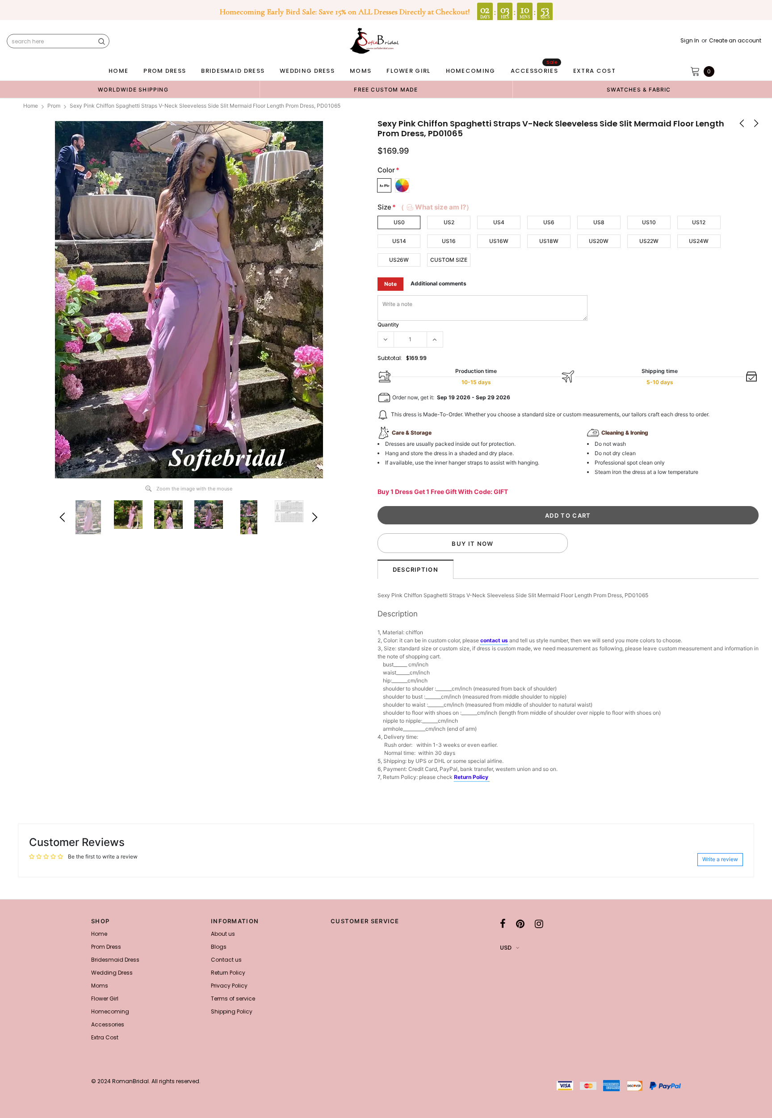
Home (30, 105)
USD (506, 947)
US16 (449, 241)
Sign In (689, 40)
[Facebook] (503, 924)
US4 (498, 222)
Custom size (448, 259)
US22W (649, 241)
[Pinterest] (520, 924)
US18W (548, 241)
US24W (699, 241)
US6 (548, 222)
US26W (399, 259)
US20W (598, 241)
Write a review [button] (720, 859)
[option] (133, 89)
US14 (399, 241)
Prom (53, 105)
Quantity (388, 324)
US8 (598, 222)
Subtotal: (390, 358)
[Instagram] (539, 924)
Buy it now (472, 543)
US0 (399, 222)
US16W (498, 241)
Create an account (735, 40)
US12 (698, 222)
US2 (449, 222)
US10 (649, 222)
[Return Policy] (489, 778)
